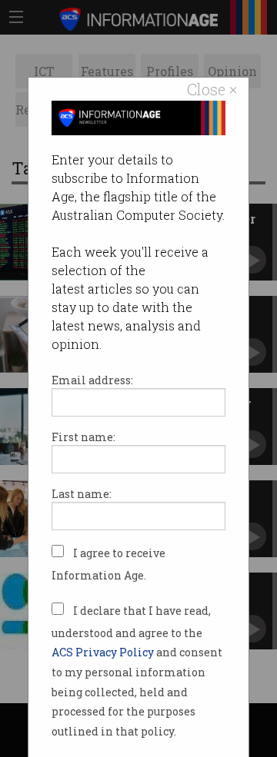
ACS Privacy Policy (104, 652)
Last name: (82, 493)
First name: (83, 437)
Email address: (92, 380)
